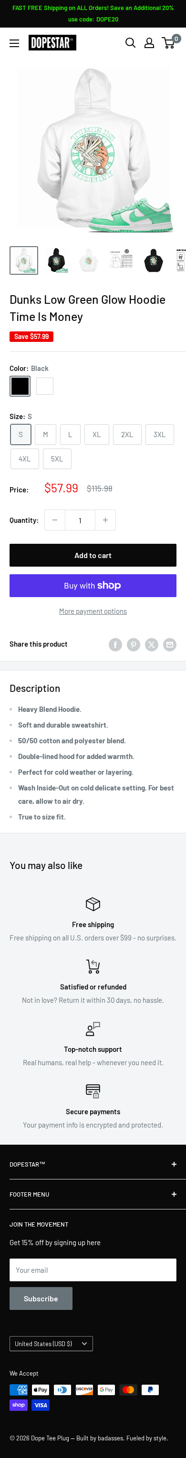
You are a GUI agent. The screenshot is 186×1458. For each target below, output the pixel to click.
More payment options (93, 611)
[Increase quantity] (105, 520)
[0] (169, 43)
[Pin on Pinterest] (133, 644)
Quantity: (24, 520)
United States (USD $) (43, 1344)
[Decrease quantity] (55, 520)
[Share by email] (169, 644)
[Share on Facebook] (115, 644)
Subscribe (41, 1298)
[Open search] (130, 43)
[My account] (149, 43)
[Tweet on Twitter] (151, 644)
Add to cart (93, 554)
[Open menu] (14, 43)
